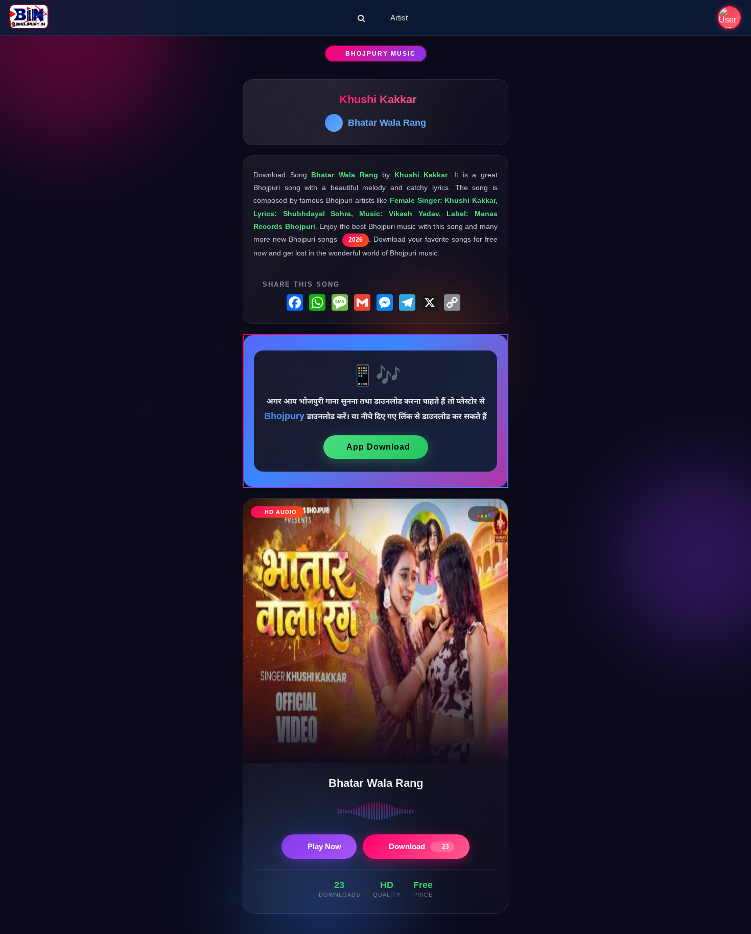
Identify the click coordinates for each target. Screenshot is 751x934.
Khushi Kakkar (378, 99)
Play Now (324, 846)
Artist (399, 17)
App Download (378, 446)
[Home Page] (29, 17)
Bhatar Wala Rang (387, 123)
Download (419, 846)
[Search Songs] (361, 18)
